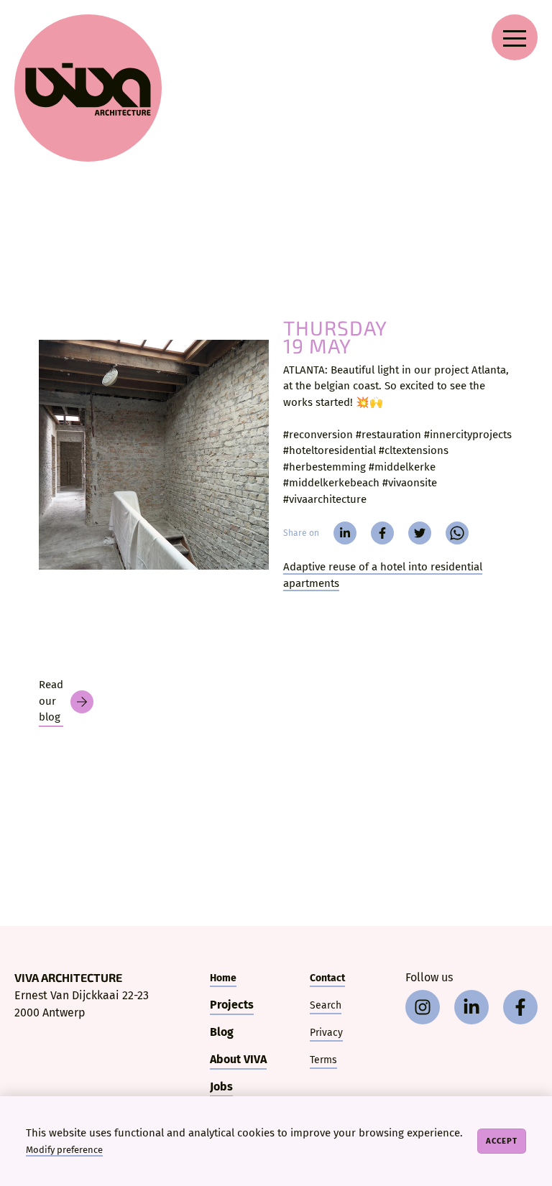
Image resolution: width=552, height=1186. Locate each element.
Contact (327, 978)
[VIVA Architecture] (88, 88)
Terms (323, 1060)
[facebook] (382, 533)
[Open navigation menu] (515, 37)
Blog (222, 1032)
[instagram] (422, 1007)
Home (223, 978)
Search (325, 1005)
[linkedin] (345, 533)
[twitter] (419, 533)
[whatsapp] (457, 533)
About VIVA (238, 1059)
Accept (502, 1141)
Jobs (221, 1086)
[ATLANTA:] (154, 455)
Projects (232, 1004)
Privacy (326, 1033)
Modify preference (64, 1149)
